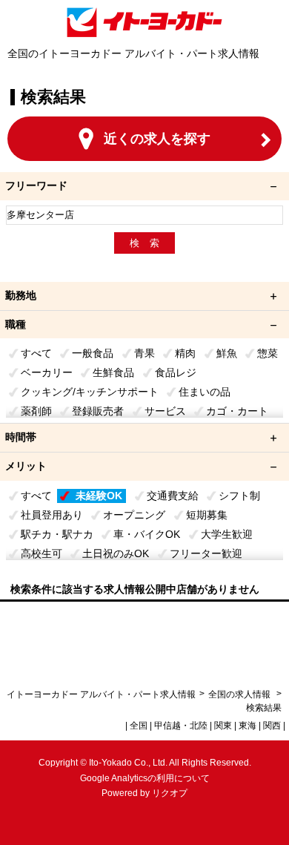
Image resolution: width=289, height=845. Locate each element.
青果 (144, 353)
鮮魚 (226, 353)
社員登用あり (52, 515)
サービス (165, 411)
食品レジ (175, 372)
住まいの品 (204, 392)
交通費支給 (173, 496)
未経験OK (99, 496)
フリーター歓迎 (206, 553)
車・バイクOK (146, 534)
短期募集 (206, 515)
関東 (223, 725)
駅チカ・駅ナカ (57, 534)
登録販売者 (98, 411)
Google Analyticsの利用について (145, 778)
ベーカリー (47, 372)
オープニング (134, 515)
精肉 (185, 353)
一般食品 (92, 353)
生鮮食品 (113, 372)
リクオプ (169, 793)
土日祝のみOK (115, 553)
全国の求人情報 (240, 694)
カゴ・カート (237, 411)
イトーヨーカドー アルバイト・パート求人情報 (101, 694)
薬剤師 (36, 411)
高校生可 (41, 553)
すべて (36, 353)
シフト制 (239, 496)
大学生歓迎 (227, 534)
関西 (272, 725)
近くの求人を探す (157, 138)
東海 (247, 725)
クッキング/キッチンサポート (90, 392)
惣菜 (267, 353)
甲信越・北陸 (180, 725)
